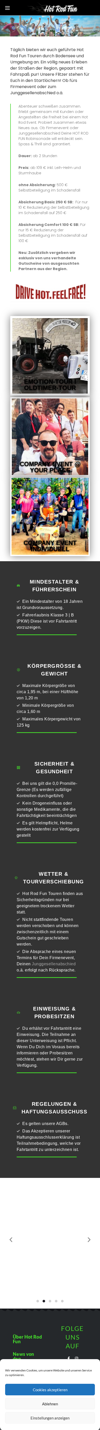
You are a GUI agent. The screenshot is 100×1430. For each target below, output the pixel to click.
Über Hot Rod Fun (27, 1339)
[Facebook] (69, 1358)
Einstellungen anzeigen (50, 1418)
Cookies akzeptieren (50, 1389)
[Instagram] (76, 1358)
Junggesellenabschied (54, 964)
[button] (37, 1301)
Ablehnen (50, 1404)
